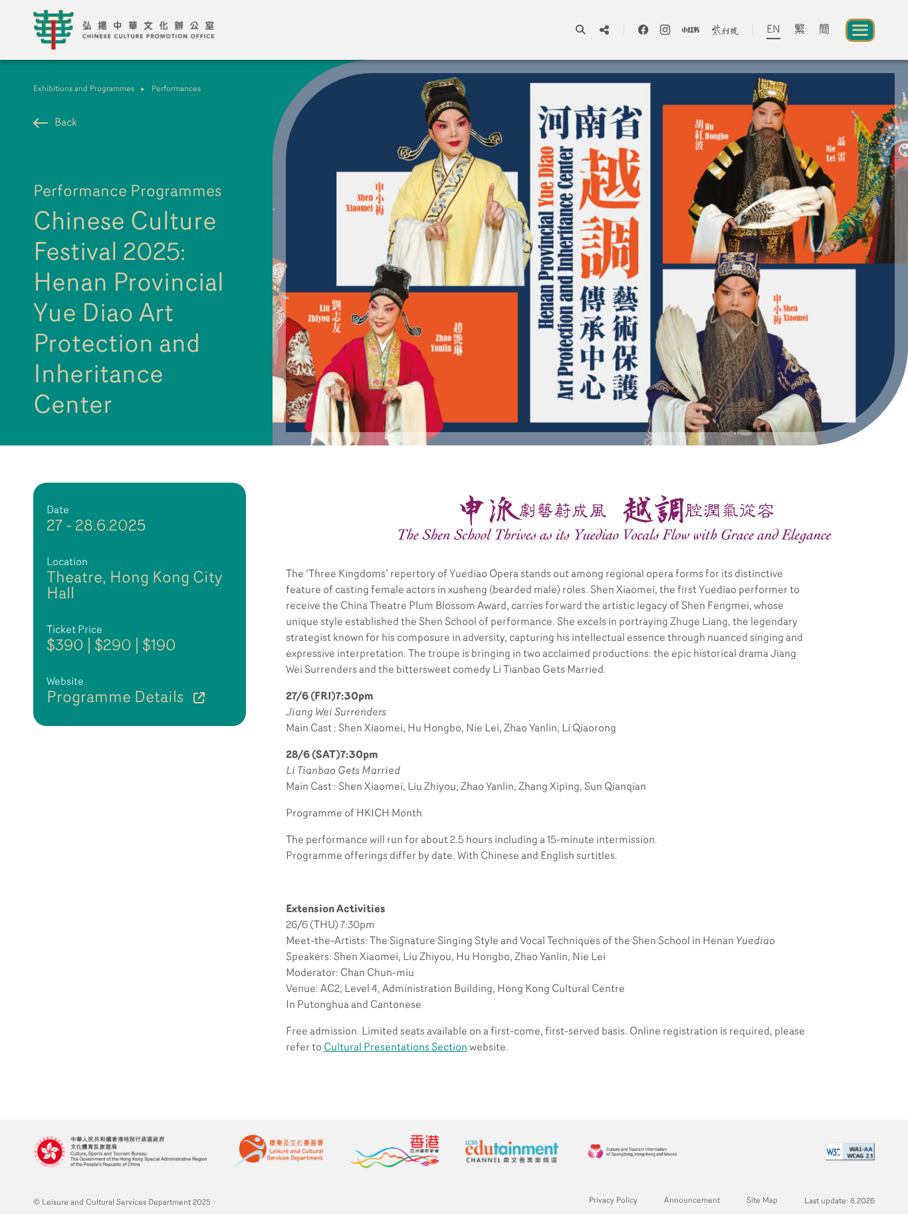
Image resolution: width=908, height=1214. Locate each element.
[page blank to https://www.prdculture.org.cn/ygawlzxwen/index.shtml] (633, 1151)
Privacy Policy (613, 1201)
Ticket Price (74, 630)
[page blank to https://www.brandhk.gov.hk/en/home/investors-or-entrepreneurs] (394, 1151)
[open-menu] (860, 30)
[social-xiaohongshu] (690, 30)
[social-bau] (725, 30)
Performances (176, 89)
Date (58, 510)
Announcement (692, 1201)
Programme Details (115, 698)
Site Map (762, 1201)
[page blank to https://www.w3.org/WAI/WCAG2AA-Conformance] (849, 1151)
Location (67, 562)
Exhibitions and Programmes (83, 89)
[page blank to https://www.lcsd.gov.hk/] (278, 1151)
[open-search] (581, 30)
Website (65, 682)
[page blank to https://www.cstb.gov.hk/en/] (120, 1151)
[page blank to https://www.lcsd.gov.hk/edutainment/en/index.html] (511, 1151)
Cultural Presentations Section (395, 1047)
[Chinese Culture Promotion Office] (123, 30)
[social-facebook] (643, 30)
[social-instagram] (665, 30)
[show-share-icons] (605, 30)
